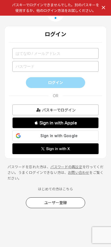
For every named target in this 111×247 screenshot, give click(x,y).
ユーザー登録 (55, 202)
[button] (55, 122)
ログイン (55, 82)
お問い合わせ (78, 172)
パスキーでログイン (59, 110)
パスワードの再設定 (66, 167)
